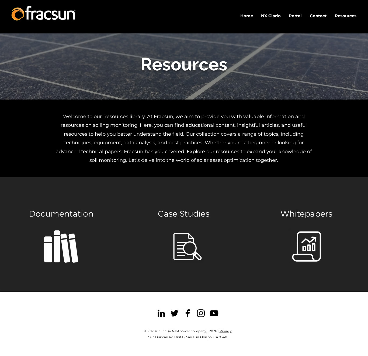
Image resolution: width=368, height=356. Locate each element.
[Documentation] (61, 246)
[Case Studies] (187, 246)
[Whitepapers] (306, 246)
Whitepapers (306, 214)
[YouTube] (214, 313)
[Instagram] (201, 313)
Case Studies (184, 214)
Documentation (61, 214)
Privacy (226, 331)
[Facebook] (187, 313)
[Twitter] (174, 313)
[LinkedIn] (161, 313)
